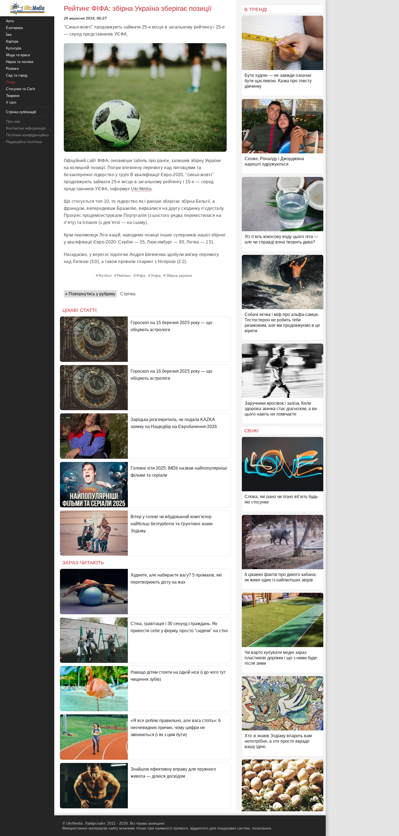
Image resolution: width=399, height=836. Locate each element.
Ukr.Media (141, 188)
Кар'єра (12, 41)
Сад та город (16, 75)
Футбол (105, 275)
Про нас (13, 121)
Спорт (11, 82)
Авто (10, 21)
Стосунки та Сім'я (20, 89)
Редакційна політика (24, 142)
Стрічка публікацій (21, 112)
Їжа (8, 35)
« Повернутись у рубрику (90, 294)
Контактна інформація (26, 128)
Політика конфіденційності (29, 135)
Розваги (12, 68)
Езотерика (14, 28)
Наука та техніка (19, 62)
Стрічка (127, 294)
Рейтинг (124, 275)
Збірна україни (179, 275)
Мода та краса (18, 55)
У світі (11, 102)
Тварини (12, 96)
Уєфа (156, 275)
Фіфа (140, 275)
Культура (13, 48)
